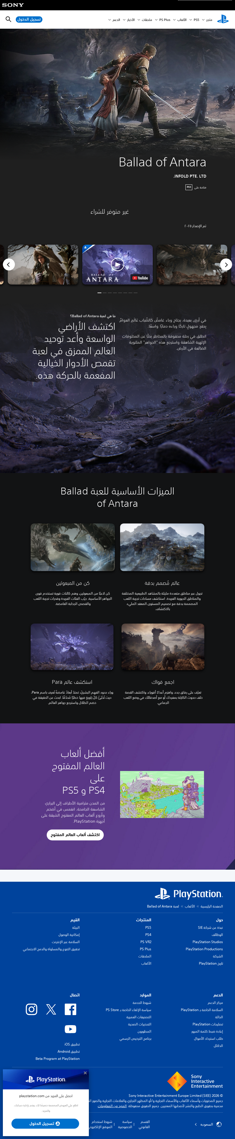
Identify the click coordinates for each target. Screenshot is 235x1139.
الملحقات (144, 956)
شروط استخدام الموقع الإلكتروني (99, 1124)
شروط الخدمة (142, 1002)
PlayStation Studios (208, 941)
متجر (209, 19)
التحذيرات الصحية (139, 1024)
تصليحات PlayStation (208, 1024)
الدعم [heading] (218, 995)
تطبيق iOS (72, 1044)
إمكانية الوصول (69, 934)
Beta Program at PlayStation (58, 1058)
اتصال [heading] (75, 995)
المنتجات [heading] (143, 919)
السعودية (206, 1124)
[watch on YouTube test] (140, 278)
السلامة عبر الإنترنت (66, 941)
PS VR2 (145, 941)
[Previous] (9, 264)
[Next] (226, 264)
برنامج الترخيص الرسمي (135, 1038)
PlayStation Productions (204, 949)
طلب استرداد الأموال (208, 1038)
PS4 (148, 934)
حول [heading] (219, 919)
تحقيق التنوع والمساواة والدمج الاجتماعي (51, 949)
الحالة (219, 1017)
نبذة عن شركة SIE (210, 927)
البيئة (76, 927)
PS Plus (164, 19)
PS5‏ (196, 19)
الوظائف (217, 934)
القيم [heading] (75, 919)
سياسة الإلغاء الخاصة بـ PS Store (128, 1009)
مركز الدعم (215, 1002)
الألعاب (182, 19)
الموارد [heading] (145, 995)
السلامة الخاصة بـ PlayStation (202, 1009)
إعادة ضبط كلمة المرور (207, 1031)
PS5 (148, 927)
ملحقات (147, 19)
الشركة (218, 956)
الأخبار (131, 19)
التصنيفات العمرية (138, 1017)
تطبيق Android (69, 1051)
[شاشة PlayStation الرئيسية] (223, 19)
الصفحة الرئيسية (212, 906)
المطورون (144, 1031)
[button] (117, 264)
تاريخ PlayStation (211, 963)
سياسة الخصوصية (125, 1124)
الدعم (116, 19)
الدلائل (218, 1045)
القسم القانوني (144, 1124)
